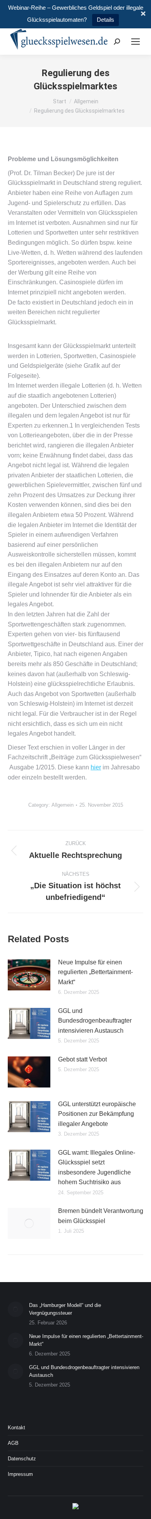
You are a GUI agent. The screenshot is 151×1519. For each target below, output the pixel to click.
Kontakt (16, 1427)
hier (96, 767)
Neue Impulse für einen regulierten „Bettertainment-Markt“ (95, 972)
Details (105, 19)
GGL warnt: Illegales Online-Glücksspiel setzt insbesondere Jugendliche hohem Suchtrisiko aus (96, 1167)
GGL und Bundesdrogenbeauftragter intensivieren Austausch (95, 1020)
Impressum (20, 1474)
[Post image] (29, 974)
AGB (13, 1443)
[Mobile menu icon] (135, 41)
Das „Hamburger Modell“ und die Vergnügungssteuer (65, 1309)
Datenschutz (22, 1459)
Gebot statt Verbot (82, 1059)
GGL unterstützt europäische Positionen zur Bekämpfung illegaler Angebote (97, 1114)
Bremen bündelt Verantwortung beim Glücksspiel (100, 1216)
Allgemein (62, 805)
